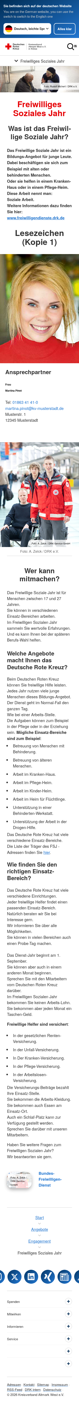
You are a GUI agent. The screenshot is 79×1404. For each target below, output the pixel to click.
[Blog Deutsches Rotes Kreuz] (64, 1277)
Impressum (60, 1384)
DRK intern (33, 1389)
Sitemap (43, 1384)
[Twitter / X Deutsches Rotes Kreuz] (14, 1277)
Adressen (14, 1384)
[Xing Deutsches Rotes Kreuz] (48, 1277)
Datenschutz (52, 1389)
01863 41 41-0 (25, 402)
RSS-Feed (14, 1389)
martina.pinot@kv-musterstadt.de (34, 408)
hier (46, 852)
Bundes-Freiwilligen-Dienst (50, 1179)
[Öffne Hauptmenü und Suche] (72, 46)
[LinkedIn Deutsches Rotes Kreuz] (31, 1277)
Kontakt (28, 1384)
